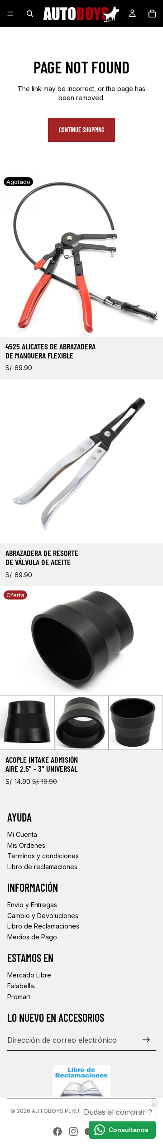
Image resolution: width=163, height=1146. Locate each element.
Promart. (19, 997)
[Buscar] (30, 14)
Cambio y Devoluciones (42, 915)
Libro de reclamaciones (42, 866)
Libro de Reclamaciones (43, 926)
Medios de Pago (32, 937)
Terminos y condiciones (43, 856)
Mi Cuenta (22, 834)
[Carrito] (152, 14)
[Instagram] (73, 1131)
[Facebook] (57, 1131)
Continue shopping (81, 130)
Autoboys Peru (55, 1110)
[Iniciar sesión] (146, 1039)
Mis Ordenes (26, 845)
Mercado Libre (29, 975)
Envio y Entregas (32, 905)
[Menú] (10, 13)
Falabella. (21, 986)
